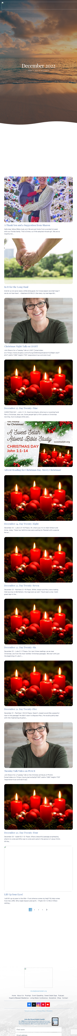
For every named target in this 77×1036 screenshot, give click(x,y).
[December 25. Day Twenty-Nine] (38, 389)
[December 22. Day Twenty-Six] (38, 628)
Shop (59, 998)
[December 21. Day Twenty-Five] (38, 690)
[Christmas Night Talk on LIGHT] (38, 327)
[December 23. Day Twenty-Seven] (38, 566)
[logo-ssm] (38, 978)
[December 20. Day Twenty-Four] (38, 813)
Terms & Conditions (30, 1011)
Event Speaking (37, 995)
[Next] (46, 909)
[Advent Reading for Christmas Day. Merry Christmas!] (38, 446)
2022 (36, 70)
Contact (65, 998)
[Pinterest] (43, 1004)
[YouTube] (48, 1004)
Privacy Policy (41, 1011)
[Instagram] (38, 1004)
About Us (20, 995)
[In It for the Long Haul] (38, 266)
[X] (34, 1004)
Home (30, 70)
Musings (28, 995)
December (45, 70)
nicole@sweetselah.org (38, 991)
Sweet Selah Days (50, 995)
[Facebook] (29, 1004)
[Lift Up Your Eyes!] (38, 875)
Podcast (61, 995)
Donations (52, 998)
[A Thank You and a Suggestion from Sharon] (38, 206)
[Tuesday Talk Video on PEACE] (38, 751)
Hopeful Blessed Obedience (19, 998)
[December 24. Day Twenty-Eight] (38, 504)
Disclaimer (50, 1011)
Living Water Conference (39, 998)
